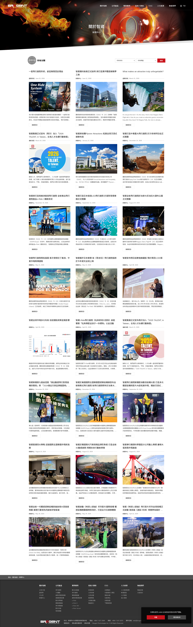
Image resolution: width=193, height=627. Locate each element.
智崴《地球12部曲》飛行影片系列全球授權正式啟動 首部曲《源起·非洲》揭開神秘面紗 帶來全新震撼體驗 (143, 510)
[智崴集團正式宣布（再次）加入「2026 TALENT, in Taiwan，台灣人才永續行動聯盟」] (49, 159)
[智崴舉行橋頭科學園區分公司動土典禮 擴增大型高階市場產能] (143, 470)
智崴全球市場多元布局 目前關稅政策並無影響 (49, 320)
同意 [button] (155, 617)
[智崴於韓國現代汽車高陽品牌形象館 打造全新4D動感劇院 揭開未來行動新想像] (96, 470)
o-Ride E (75, 603)
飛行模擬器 (59, 606)
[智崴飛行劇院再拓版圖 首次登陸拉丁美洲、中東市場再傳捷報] (49, 283)
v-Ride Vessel (76, 608)
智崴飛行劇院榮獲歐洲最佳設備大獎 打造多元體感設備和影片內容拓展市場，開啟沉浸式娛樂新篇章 (143, 385)
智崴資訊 (50, 622)
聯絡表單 (140, 590)
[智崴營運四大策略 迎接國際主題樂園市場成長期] (49, 470)
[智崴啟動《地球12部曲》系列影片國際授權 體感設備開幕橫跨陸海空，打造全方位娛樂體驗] (96, 532)
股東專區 (91, 598)
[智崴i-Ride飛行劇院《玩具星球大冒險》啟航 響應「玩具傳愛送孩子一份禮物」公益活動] (96, 345)
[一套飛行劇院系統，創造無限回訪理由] (49, 96)
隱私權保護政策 (77, 623)
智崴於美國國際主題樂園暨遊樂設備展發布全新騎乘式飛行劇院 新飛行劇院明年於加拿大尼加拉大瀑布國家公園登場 (96, 385)
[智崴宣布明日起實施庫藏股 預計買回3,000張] (143, 283)
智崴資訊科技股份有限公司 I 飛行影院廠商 (18, 6)
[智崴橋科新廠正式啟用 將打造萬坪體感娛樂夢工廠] (96, 96)
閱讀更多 (34, 125)
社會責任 (107, 598)
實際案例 (126, 6)
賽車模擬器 (59, 603)
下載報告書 (108, 603)
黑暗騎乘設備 (60, 598)
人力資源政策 (125, 590)
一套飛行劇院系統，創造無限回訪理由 (46, 71)
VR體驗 (58, 592)
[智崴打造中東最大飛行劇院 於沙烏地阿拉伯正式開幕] (143, 159)
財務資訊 (91, 590)
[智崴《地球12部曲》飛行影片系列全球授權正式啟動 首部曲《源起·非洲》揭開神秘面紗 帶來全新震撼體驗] (143, 532)
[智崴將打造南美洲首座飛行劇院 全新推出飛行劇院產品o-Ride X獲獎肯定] (49, 221)
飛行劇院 (58, 590)
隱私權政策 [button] (176, 617)
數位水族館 (75, 590)
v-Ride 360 (75, 606)
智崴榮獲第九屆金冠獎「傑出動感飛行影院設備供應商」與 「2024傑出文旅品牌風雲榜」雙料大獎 (49, 385)
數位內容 (58, 608)
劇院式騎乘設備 (60, 595)
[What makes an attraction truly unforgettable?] (143, 96)
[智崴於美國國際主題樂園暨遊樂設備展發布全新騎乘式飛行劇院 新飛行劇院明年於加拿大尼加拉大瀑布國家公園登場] (96, 407)
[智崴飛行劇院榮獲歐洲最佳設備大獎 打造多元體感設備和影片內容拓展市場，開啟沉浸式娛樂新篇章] (143, 407)
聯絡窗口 (91, 603)
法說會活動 (91, 600)
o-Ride (74, 600)
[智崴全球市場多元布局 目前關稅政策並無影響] (49, 345)
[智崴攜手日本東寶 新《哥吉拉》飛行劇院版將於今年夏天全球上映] (96, 283)
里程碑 (41, 592)
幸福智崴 (124, 592)
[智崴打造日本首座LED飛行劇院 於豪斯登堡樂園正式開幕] (96, 221)
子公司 (41, 595)
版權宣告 (66, 623)
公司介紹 (42, 590)
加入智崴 (124, 598)
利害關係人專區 (109, 592)
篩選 (161, 60)
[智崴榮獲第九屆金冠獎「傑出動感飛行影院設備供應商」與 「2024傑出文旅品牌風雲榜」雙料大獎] (49, 407)
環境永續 (107, 595)
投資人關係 (139, 6)
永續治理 (107, 600)
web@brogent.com (139, 620)
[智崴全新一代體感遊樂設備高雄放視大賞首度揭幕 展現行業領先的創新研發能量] (49, 532)
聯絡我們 (172, 6)
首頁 (9, 577)
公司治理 (91, 595)
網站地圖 (87, 623)
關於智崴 (103, 6)
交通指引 (140, 592)
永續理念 (107, 590)
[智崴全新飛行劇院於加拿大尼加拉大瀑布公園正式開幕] (143, 221)
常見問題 (58, 611)
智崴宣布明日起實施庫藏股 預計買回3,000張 (142, 258)
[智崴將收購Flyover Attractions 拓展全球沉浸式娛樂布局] (96, 159)
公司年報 (91, 592)
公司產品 (115, 6)
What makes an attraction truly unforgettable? (143, 71)
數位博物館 (59, 600)
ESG (150, 6)
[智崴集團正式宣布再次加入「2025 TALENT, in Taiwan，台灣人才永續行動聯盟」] (143, 345)
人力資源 (160, 6)
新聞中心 (42, 598)
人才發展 (124, 595)
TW (184, 6)
